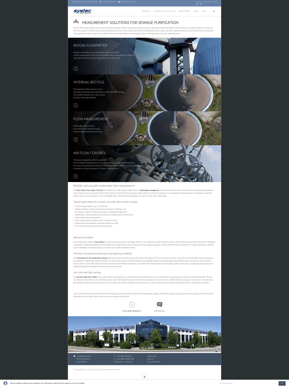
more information (226, 383)
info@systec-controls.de (123, 362)
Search (214, 11)
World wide (151, 356)
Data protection (153, 362)
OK (282, 383)
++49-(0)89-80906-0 (124, 356)
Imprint (150, 359)
